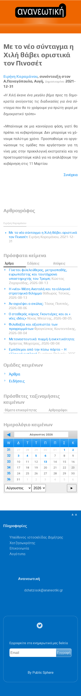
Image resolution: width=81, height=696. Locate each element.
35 (8, 473)
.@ (43, 590)
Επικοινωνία (19, 548)
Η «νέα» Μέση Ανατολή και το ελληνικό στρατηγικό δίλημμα (39, 293)
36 (8, 479)
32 (8, 456)
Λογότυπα (17, 554)
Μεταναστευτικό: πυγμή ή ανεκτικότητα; (42, 341)
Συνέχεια (71, 175)
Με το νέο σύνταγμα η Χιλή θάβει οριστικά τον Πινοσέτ (38, 54)
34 (8, 467)
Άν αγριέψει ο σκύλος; (39, 306)
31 (8, 450)
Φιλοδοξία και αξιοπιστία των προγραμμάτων (42, 328)
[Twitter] (40, 625)
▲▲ (74, 514)
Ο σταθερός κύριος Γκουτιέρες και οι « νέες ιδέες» (40, 316)
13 (45, 461)
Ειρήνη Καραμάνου (20, 76)
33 (8, 462)
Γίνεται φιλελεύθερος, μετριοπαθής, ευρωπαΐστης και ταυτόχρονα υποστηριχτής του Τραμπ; (38, 276)
